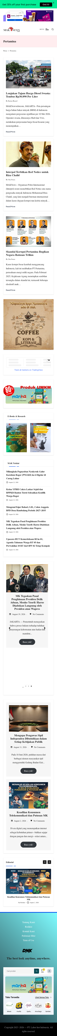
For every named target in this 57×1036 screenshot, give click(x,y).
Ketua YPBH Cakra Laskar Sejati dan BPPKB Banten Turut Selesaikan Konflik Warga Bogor (25, 493)
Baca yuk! (27, 633)
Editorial (28, 891)
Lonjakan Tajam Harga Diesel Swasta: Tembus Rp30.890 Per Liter (28, 94)
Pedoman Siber (28, 935)
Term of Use (28, 940)
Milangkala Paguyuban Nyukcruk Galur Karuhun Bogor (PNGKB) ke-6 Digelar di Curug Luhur (26, 475)
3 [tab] (28, 687)
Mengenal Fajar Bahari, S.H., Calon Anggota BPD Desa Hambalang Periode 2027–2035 (27, 508)
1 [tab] (23, 687)
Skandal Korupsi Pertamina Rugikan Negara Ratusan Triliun (27, 253)
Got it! (46, 4)
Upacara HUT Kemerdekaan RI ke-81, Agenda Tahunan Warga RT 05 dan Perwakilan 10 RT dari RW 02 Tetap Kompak (28, 542)
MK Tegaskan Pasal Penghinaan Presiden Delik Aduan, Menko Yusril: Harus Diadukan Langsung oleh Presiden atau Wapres (27, 525)
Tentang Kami (28, 922)
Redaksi (28, 926)
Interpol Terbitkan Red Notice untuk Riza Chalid (27, 173)
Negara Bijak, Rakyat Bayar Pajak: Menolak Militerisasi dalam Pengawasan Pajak (28, 898)
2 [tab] (25, 687)
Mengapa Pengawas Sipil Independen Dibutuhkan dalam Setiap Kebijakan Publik (28, 738)
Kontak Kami (29, 931)
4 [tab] (31, 687)
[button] (9, 628)
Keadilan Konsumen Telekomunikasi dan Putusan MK (28, 813)
